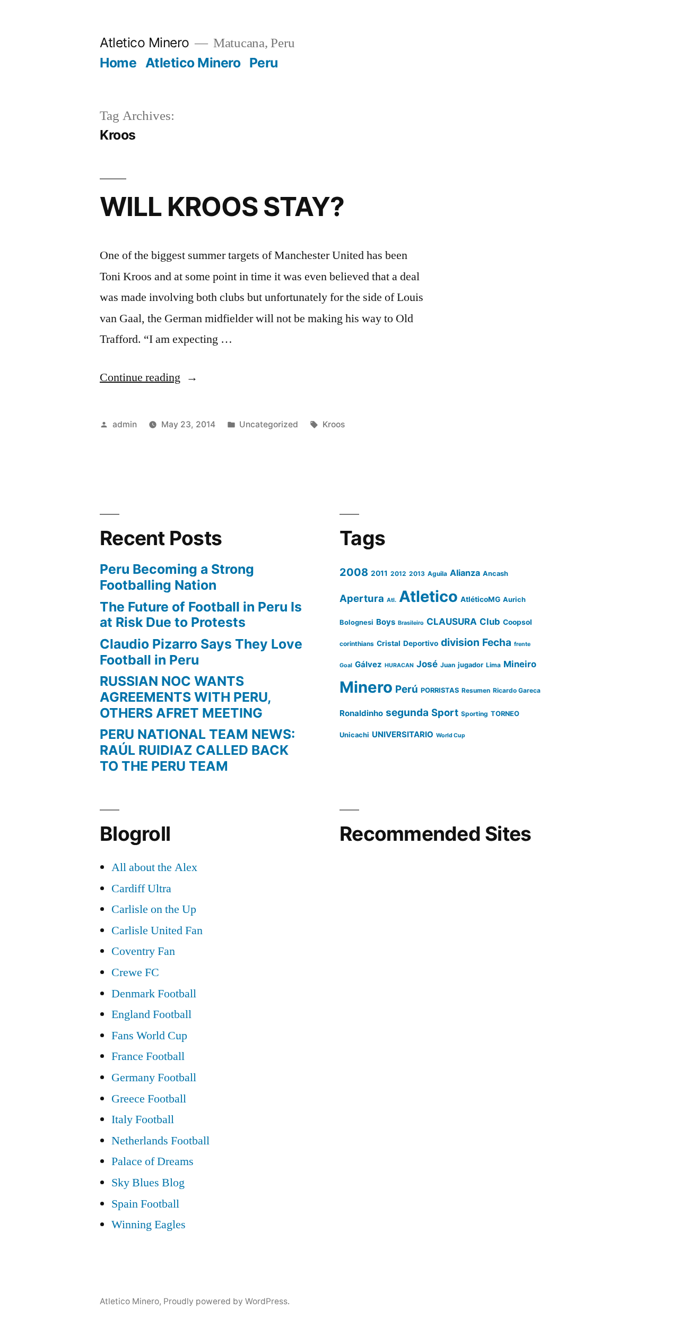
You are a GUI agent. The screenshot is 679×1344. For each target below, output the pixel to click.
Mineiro (519, 664)
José (427, 664)
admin (124, 424)
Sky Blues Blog (148, 1182)
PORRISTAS (440, 690)
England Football (151, 1014)
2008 (354, 572)
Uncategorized (268, 424)
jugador (470, 665)
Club (490, 621)
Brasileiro (411, 622)
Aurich (514, 600)
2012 (398, 574)
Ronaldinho (361, 713)
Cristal (389, 643)
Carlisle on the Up (153, 909)
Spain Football (145, 1203)
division (460, 642)
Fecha (496, 642)
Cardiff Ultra (141, 888)
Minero (366, 687)
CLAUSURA (451, 621)
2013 (417, 574)
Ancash (495, 574)
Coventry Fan (143, 951)
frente (522, 644)
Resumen (476, 690)
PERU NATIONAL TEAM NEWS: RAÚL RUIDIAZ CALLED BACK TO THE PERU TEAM (197, 749)
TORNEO (505, 714)
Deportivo (420, 643)
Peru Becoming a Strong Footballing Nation (177, 577)
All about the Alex (154, 867)
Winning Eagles (148, 1224)
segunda (407, 712)
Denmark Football (153, 993)
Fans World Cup (149, 1035)
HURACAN (399, 665)
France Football (148, 1056)
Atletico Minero (144, 42)
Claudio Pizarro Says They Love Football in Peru (201, 652)
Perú (406, 689)
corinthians (357, 644)
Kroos (334, 424)
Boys (385, 622)
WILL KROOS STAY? (222, 206)
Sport (444, 712)
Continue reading (149, 377)
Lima (493, 665)
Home (118, 63)
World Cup (450, 735)
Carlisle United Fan (157, 930)
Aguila (437, 574)
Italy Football (142, 1119)
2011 (379, 573)
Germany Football (153, 1077)
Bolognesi (356, 622)
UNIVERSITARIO (402, 734)
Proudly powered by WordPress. (226, 1301)
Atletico (428, 596)
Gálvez (368, 664)
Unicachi (354, 735)
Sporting (474, 714)
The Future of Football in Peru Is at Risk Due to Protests (201, 615)
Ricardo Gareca (517, 690)
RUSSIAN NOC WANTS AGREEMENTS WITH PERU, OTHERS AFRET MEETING (185, 696)
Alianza (465, 572)
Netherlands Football (160, 1140)
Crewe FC (135, 972)
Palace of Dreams (152, 1161)
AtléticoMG (480, 599)
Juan (447, 665)
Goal (346, 665)
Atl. (391, 600)
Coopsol (517, 622)
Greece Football (148, 1098)
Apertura (362, 598)
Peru (263, 63)
